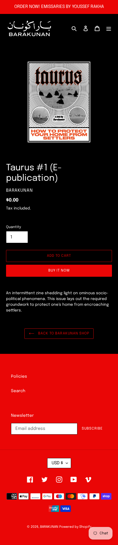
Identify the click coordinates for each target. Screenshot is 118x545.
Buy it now (59, 270)
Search (18, 391)
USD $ (57, 463)
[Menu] (108, 28)
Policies (19, 376)
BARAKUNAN (49, 527)
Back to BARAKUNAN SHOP (63, 333)
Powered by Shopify (75, 527)
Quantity (13, 227)
